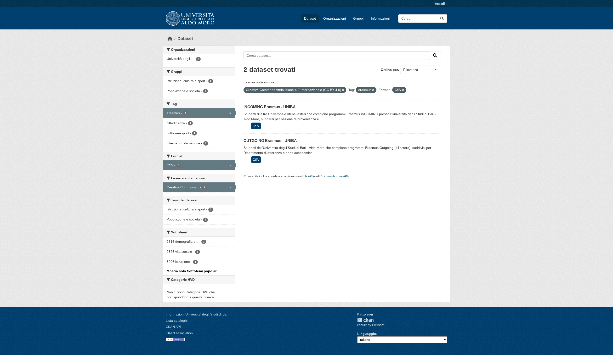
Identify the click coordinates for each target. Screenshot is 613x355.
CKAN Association (179, 333)
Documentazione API (334, 176)
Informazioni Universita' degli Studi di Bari (197, 314)
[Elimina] (343, 90)
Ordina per (389, 70)
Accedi (440, 4)
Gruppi (358, 18)
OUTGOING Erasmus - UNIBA (270, 141)
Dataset (310, 18)
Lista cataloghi (176, 320)
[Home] (170, 38)
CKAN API (173, 327)
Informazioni (380, 18)
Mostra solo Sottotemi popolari (192, 271)
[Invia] (442, 18)
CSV (256, 126)
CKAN (365, 319)
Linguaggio (366, 334)
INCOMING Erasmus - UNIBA (270, 107)
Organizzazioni (334, 18)
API (310, 176)
